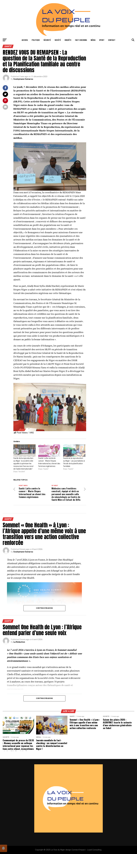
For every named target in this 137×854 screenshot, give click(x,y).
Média (93, 40)
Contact (111, 40)
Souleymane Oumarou (23, 79)
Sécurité (47, 40)
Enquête (68, 40)
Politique (36, 40)
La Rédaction (19, 642)
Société (58, 40)
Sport (101, 40)
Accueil (25, 40)
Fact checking (81, 40)
